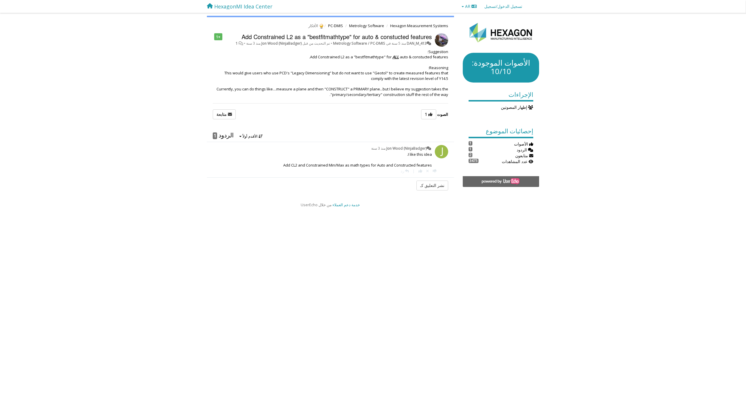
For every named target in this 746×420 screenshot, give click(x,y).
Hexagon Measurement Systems (419, 25)
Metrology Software (366, 25)
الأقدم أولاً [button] (250, 136)
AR (467, 6)
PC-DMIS (335, 25)
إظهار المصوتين (514, 107)
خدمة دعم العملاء (346, 204)
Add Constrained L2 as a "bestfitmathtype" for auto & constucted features (337, 36)
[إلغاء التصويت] (427, 171)
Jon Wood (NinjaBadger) (281, 43)
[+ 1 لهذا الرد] (420, 171)
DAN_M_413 (417, 43)
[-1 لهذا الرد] (435, 171)
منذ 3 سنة (378, 148)
